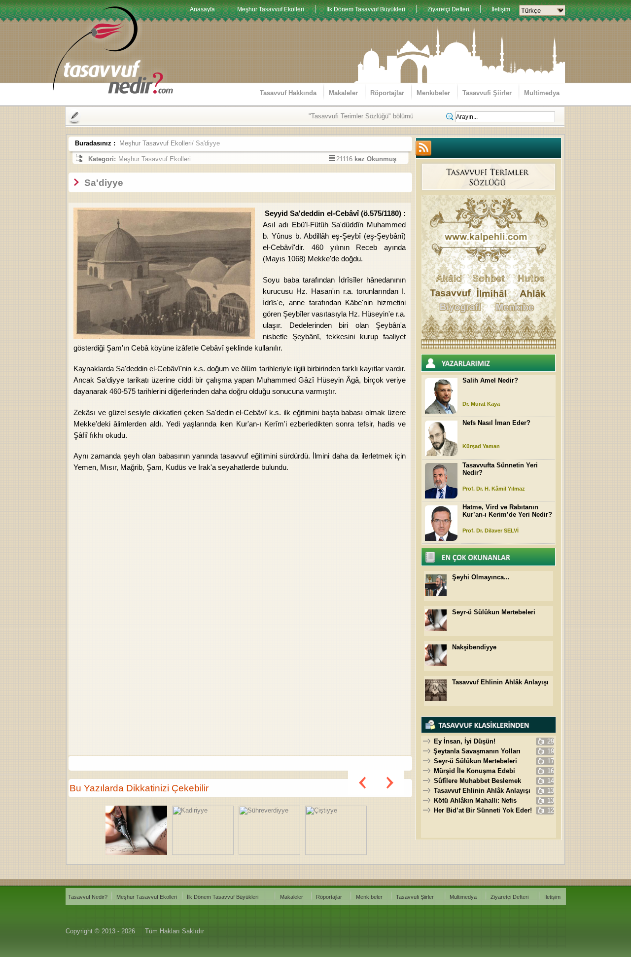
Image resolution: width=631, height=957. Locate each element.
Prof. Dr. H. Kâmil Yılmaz (493, 489)
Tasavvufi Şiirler (487, 93)
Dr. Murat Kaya (481, 404)
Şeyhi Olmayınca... (481, 577)
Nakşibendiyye (474, 647)
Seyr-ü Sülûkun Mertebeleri (493, 612)
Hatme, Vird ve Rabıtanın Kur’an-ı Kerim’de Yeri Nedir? (507, 510)
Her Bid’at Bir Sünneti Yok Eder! (483, 810)
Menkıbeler (433, 93)
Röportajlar (387, 93)
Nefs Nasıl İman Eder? (496, 422)
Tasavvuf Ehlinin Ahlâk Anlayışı (500, 682)
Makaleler (343, 93)
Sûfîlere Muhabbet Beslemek (477, 780)
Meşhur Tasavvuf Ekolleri (270, 9)
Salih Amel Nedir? (490, 380)
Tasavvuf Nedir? (87, 897)
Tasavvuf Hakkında (288, 93)
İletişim (500, 9)
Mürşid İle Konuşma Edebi (474, 771)
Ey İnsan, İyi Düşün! (464, 741)
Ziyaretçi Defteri (448, 9)
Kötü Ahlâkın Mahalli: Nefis (475, 800)
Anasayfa (202, 9)
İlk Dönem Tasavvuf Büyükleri (365, 9)
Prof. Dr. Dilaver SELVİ (490, 530)
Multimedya (542, 93)
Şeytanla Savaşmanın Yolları (477, 751)
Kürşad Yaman (481, 446)
